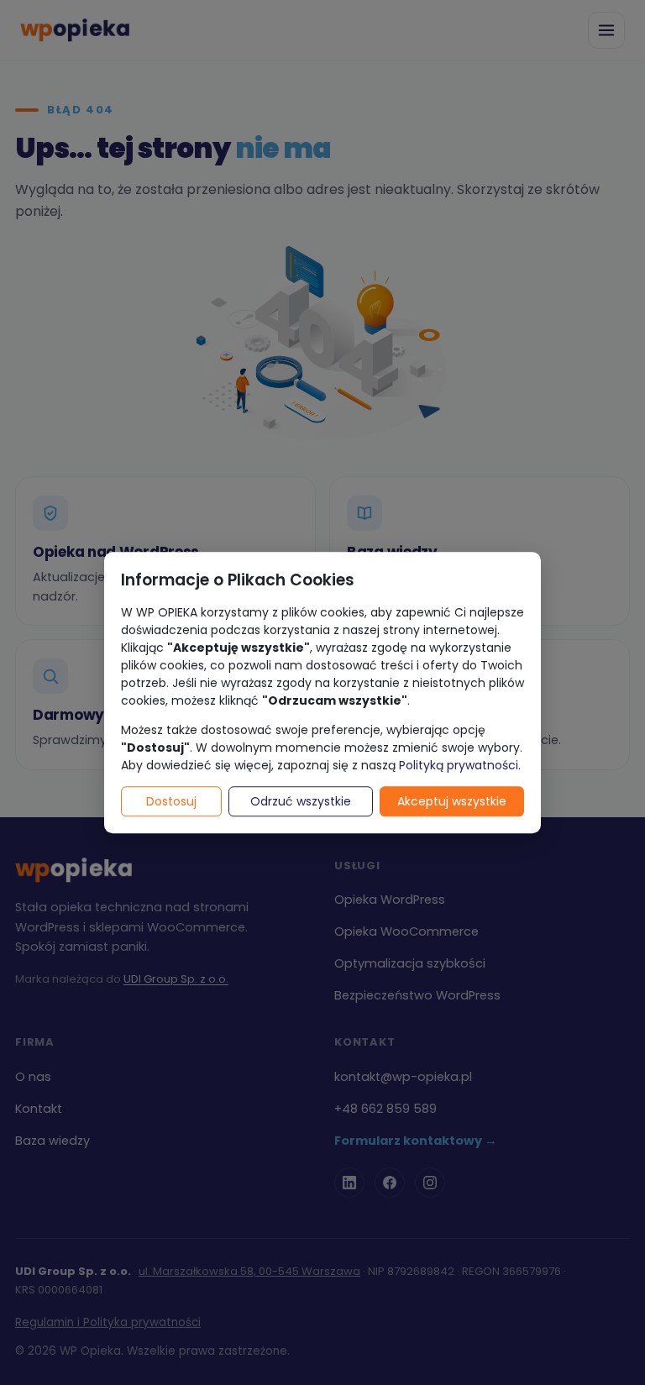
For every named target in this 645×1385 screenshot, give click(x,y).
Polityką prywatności (458, 765)
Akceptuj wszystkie (451, 801)
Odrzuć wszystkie (300, 801)
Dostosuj (171, 801)
